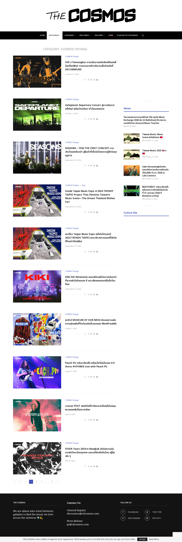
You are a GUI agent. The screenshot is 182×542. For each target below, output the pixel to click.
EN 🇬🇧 (111, 35)
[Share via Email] (97, 79)
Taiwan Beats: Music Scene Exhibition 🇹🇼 (152, 136)
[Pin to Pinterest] (94, 79)
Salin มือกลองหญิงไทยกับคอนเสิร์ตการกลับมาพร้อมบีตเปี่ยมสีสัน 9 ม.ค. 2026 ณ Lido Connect (155, 171)
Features (99, 35)
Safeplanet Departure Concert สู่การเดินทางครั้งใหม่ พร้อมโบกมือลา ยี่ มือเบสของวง (89, 107)
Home (42, 35)
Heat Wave (84, 35)
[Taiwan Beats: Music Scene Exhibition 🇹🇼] (132, 138)
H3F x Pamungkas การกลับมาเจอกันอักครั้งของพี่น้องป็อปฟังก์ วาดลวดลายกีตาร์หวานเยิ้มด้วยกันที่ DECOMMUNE (90, 66)
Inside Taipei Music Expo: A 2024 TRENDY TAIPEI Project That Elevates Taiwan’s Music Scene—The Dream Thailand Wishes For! (90, 196)
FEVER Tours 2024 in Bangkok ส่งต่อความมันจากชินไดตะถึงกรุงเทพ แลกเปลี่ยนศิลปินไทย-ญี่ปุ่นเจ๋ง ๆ (90, 452)
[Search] (142, 35)
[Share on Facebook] (88, 79)
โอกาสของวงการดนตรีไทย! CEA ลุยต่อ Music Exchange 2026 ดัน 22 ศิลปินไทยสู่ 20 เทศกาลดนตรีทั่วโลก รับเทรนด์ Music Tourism (145, 120)
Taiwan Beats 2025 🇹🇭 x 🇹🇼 (154, 152)
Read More (154, 539)
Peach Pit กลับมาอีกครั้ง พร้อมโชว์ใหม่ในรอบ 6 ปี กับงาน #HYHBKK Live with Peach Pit (90, 364)
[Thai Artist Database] (127, 35)
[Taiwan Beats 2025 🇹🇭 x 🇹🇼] (132, 154)
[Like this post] (85, 79)
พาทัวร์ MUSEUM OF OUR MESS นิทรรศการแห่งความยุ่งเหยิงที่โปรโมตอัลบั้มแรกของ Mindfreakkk (91, 322)
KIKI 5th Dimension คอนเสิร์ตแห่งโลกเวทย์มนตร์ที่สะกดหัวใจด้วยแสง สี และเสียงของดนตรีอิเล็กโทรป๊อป (90, 280)
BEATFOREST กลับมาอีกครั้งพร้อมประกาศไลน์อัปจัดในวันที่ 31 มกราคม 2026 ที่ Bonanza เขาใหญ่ (155, 191)
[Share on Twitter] (91, 79)
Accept (142, 539)
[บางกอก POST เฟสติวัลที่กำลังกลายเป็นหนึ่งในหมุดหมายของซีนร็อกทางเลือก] (37, 415)
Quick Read (54, 35)
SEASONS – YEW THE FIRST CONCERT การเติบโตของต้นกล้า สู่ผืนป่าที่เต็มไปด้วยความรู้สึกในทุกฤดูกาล (91, 151)
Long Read (69, 35)
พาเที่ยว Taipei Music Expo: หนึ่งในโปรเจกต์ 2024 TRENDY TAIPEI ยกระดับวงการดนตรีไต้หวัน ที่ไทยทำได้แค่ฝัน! (91, 237)
